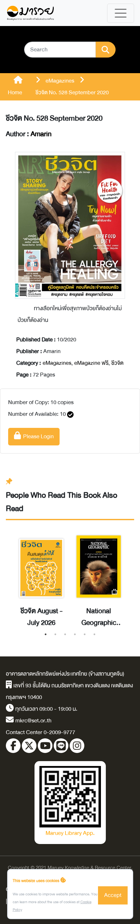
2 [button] (55, 634)
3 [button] (65, 634)
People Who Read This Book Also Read (61, 502)
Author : (28, 134)
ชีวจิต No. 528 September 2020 (54, 118)
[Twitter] (29, 745)
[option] (41, 576)
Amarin (41, 134)
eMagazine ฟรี (91, 363)
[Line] (61, 745)
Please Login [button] (37, 436)
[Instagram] (77, 745)
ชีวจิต (117, 363)
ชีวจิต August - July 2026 (42, 617)
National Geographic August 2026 (98, 617)
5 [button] (84, 634)
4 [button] (75, 634)
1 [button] (45, 634)
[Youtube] (45, 745)
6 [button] (94, 634)
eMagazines (57, 363)
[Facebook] (13, 745)
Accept (112, 895)
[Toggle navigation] (120, 13)
